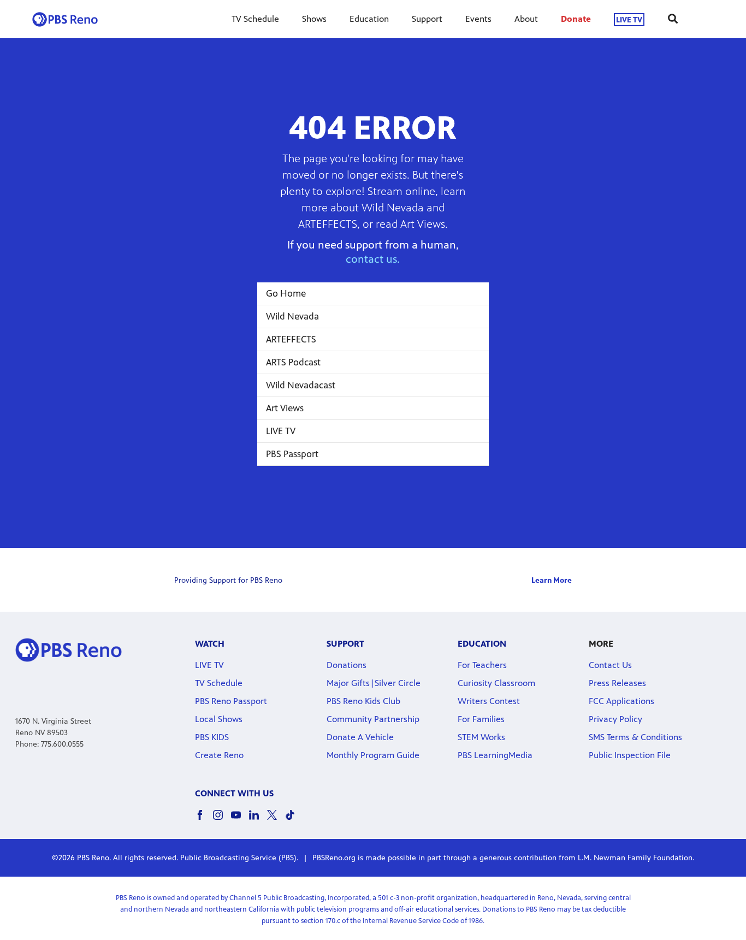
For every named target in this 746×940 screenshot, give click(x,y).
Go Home (286, 293)
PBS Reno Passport (231, 701)
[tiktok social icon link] (294, 820)
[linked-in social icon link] (258, 820)
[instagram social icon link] (222, 820)
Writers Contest (489, 701)
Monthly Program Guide (373, 755)
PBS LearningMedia (495, 755)
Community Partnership (373, 719)
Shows (314, 19)
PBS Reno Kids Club (363, 701)
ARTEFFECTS (291, 339)
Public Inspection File (630, 755)
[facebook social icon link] (204, 820)
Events (478, 19)
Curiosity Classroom (496, 683)
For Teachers (482, 665)
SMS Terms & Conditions (635, 737)
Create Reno (219, 755)
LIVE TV (629, 19)
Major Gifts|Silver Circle (374, 683)
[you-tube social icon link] (240, 820)
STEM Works (481, 737)
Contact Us (610, 665)
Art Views (285, 408)
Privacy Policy (615, 719)
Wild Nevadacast (300, 385)
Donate (576, 19)
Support (427, 19)
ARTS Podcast (293, 362)
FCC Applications (621, 701)
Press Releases (617, 683)
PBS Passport (292, 453)
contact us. (373, 259)
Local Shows (218, 719)
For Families (481, 719)
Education (369, 19)
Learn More (551, 580)
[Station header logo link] (64, 19)
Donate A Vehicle (360, 737)
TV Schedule (255, 19)
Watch (209, 644)
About (526, 19)
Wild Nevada (292, 316)
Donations (346, 665)
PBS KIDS (212, 737)
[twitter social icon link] (276, 820)
